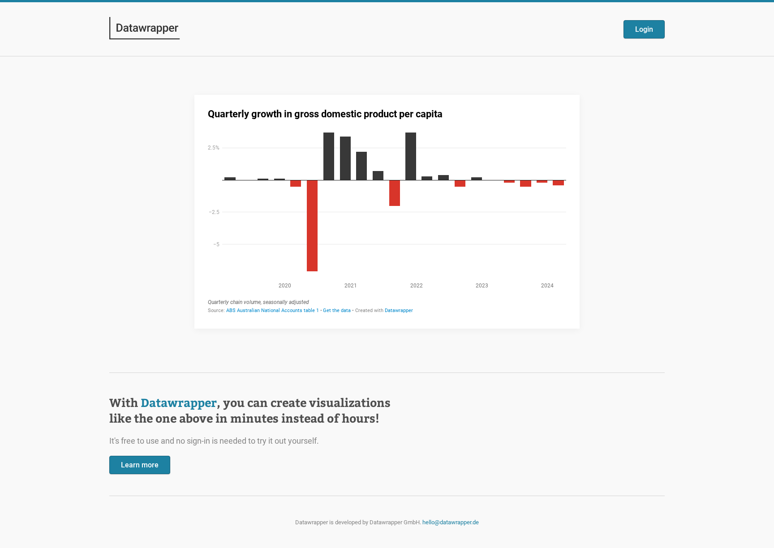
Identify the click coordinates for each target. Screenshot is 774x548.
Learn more (140, 465)
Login (644, 29)
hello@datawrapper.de (450, 522)
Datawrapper (179, 402)
